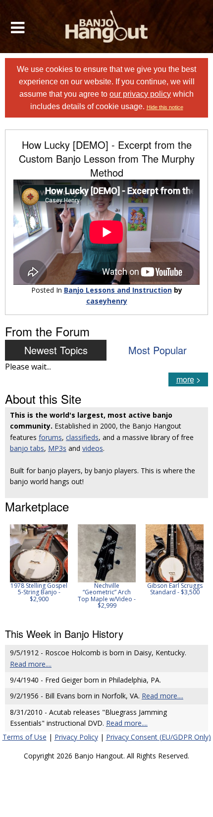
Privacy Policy (76, 737)
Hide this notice (165, 107)
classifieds (82, 437)
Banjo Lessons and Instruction (118, 290)
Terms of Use (24, 737)
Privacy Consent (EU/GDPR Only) (158, 737)
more (185, 379)
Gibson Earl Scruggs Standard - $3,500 (175, 588)
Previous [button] (10, 570)
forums (50, 437)
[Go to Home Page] (107, 26)
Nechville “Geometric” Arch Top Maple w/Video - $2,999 (107, 595)
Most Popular (157, 350)
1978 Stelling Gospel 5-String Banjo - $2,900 (38, 592)
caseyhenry (106, 301)
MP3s (57, 448)
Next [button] (194, 570)
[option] (39, 563)
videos (92, 448)
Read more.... (31, 664)
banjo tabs (27, 448)
